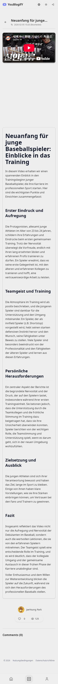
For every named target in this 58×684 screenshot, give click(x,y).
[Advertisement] (29, 96)
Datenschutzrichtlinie (45, 660)
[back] (5, 22)
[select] (52, 4)
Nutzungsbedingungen (23, 660)
